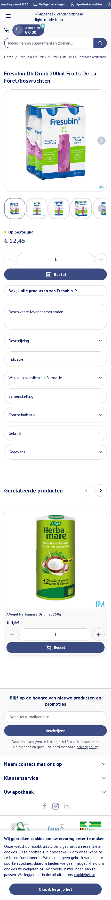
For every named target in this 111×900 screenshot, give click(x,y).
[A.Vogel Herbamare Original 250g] (55, 558)
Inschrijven (56, 730)
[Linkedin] (66, 806)
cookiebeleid (84, 874)
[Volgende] (101, 140)
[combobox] (49, 43)
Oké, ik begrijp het (55, 889)
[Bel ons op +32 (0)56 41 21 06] (6, 30)
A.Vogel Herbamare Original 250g (33, 614)
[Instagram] (55, 806)
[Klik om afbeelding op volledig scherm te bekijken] (55, 141)
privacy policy (87, 747)
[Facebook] (45, 806)
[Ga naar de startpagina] (60, 16)
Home (8, 57)
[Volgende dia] (100, 490)
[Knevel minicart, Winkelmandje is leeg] (18, 30)
